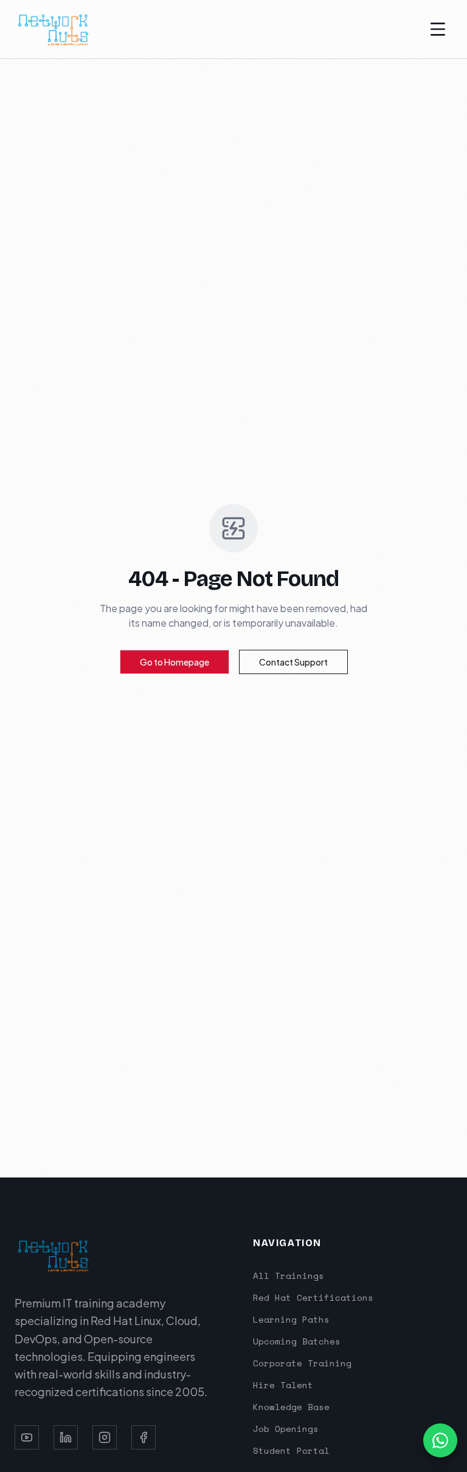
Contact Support (293, 661)
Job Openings (286, 1428)
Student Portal (291, 1450)
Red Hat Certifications (313, 1297)
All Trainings (288, 1275)
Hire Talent (283, 1384)
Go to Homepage (174, 661)
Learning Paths (291, 1319)
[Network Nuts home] (53, 29)
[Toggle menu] (437, 29)
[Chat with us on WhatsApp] (440, 1440)
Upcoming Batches (297, 1341)
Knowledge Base (291, 1406)
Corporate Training (302, 1363)
